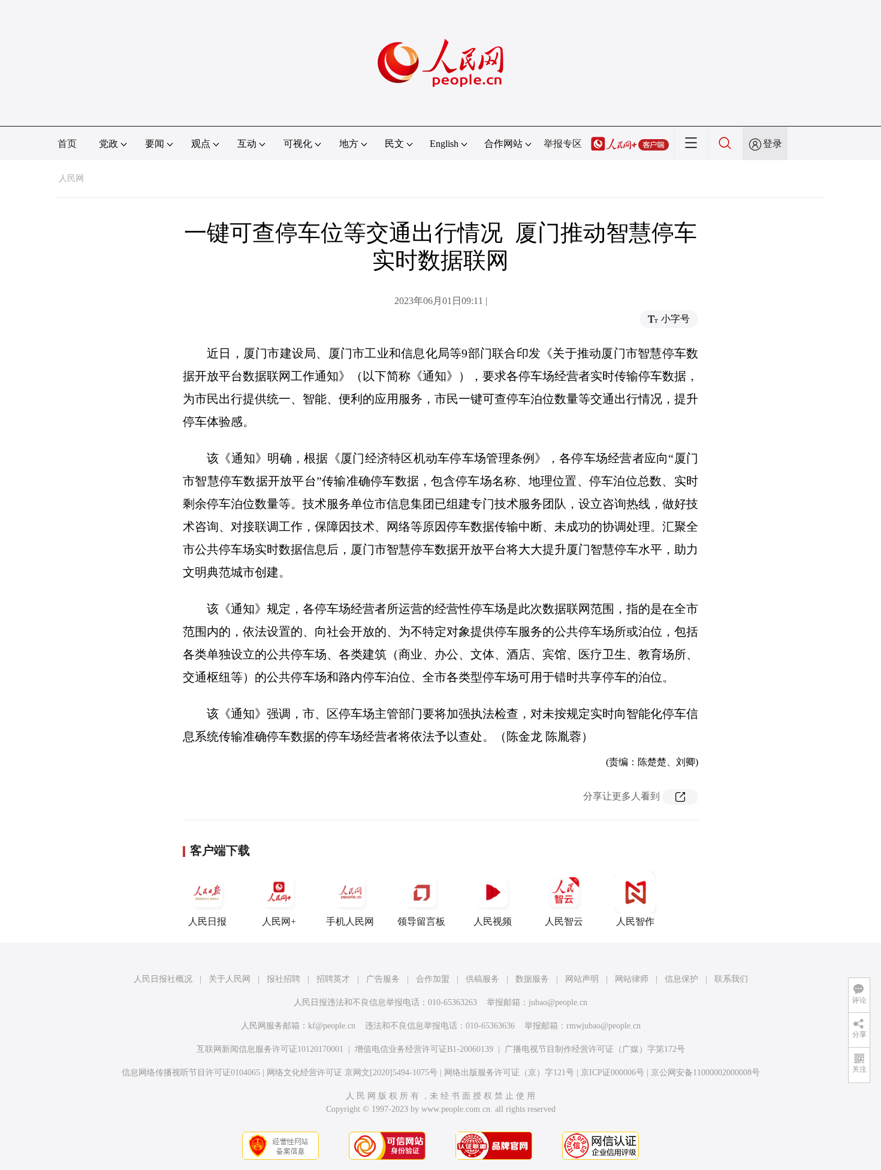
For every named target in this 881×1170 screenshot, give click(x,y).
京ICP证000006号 (612, 1072)
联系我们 (731, 979)
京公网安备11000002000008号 (705, 1072)
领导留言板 (421, 921)
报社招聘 (283, 979)
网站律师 (631, 979)
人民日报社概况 (163, 979)
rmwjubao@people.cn (603, 1025)
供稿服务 (482, 979)
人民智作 (635, 921)
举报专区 (563, 144)
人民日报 (207, 921)
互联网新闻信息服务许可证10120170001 (270, 1049)
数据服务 (532, 979)
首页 (67, 144)
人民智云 (564, 921)
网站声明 (582, 979)
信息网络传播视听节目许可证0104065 (191, 1072)
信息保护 (681, 979)
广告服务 (383, 979)
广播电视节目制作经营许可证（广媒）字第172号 (595, 1049)
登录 (772, 144)
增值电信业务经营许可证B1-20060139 (424, 1049)
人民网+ (279, 921)
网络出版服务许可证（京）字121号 (509, 1072)
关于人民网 (230, 979)
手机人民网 (350, 921)
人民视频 (492, 921)
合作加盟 (432, 979)
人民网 (71, 178)
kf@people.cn (331, 1025)
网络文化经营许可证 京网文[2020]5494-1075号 (352, 1072)
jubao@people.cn (558, 1002)
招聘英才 (333, 979)
